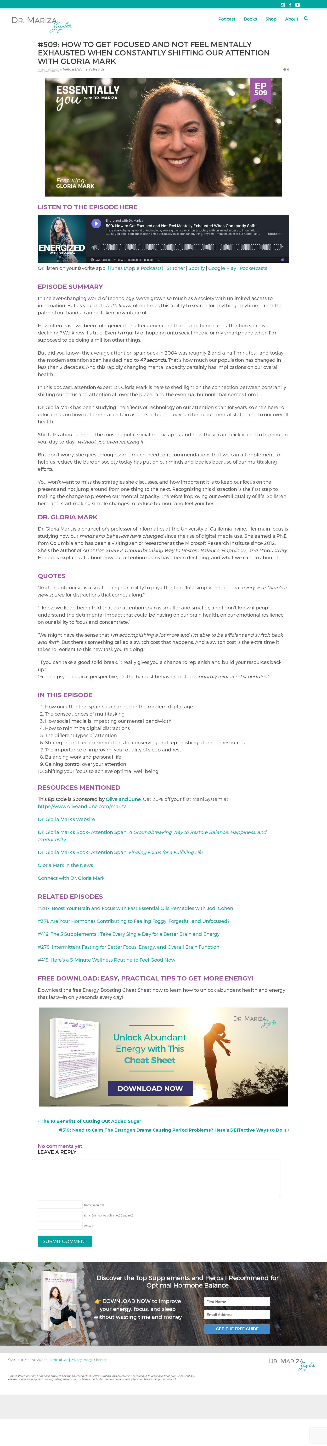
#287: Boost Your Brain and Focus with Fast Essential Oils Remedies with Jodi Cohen (135, 908)
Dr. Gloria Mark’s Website (66, 819)
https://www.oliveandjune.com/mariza (82, 806)
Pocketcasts (253, 268)
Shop (270, 18)
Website (89, 1225)
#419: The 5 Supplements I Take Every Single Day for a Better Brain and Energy (129, 934)
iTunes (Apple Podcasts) (135, 268)
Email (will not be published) (108, 1215)
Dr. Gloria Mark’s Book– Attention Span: (121, 852)
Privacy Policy (81, 1360)
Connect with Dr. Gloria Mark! (71, 878)
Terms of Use (58, 1360)
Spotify (196, 268)
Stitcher (176, 268)
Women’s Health (90, 69)
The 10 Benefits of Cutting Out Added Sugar (90, 1121)
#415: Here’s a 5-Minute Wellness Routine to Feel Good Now (106, 960)
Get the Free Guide (237, 1328)
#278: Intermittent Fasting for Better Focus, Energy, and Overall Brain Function (128, 947)
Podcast (226, 18)
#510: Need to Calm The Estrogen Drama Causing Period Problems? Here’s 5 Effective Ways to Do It (173, 1130)
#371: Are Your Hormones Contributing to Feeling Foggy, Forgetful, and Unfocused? (133, 921)
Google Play (222, 268)
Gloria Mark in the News (66, 865)
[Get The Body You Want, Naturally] (42, 33)
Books (250, 18)
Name (94, 1204)
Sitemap (100, 1360)
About (291, 18)
